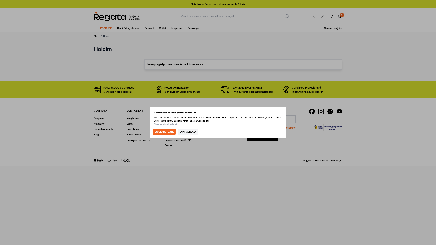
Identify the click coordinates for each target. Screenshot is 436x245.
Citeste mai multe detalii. (166, 124)
